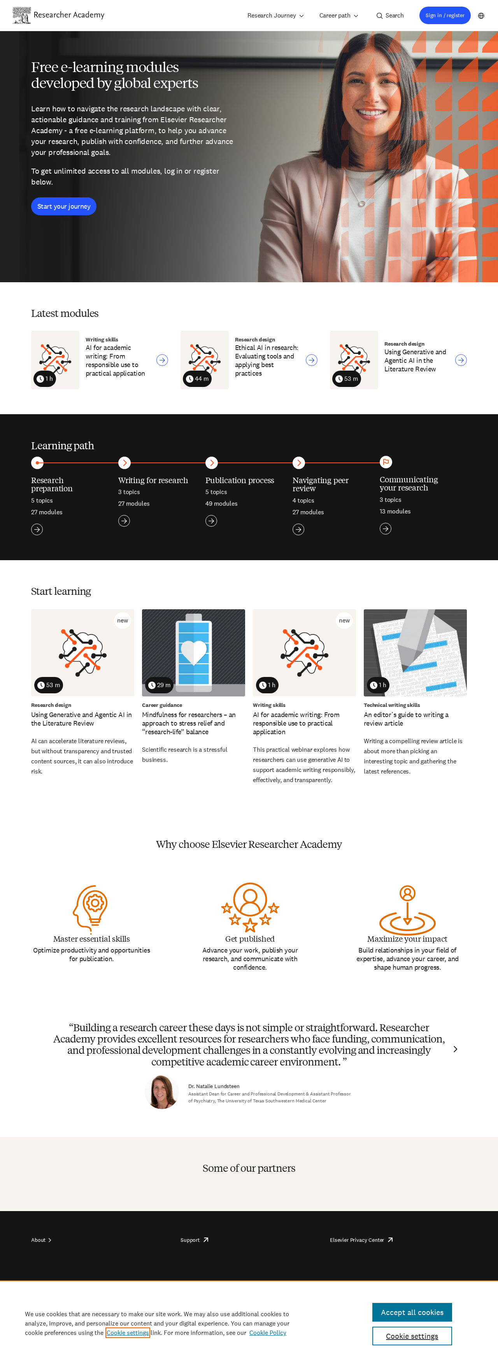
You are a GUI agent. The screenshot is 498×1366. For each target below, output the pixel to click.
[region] (249, 1323)
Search (395, 15)
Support (190, 1239)
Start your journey (63, 206)
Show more (37, 529)
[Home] (69, 15)
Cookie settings (128, 1333)
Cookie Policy (267, 1333)
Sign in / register (445, 15)
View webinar (162, 360)
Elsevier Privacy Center (357, 1239)
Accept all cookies (412, 1312)
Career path (335, 15)
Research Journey (271, 15)
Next (454, 1049)
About (38, 1239)
